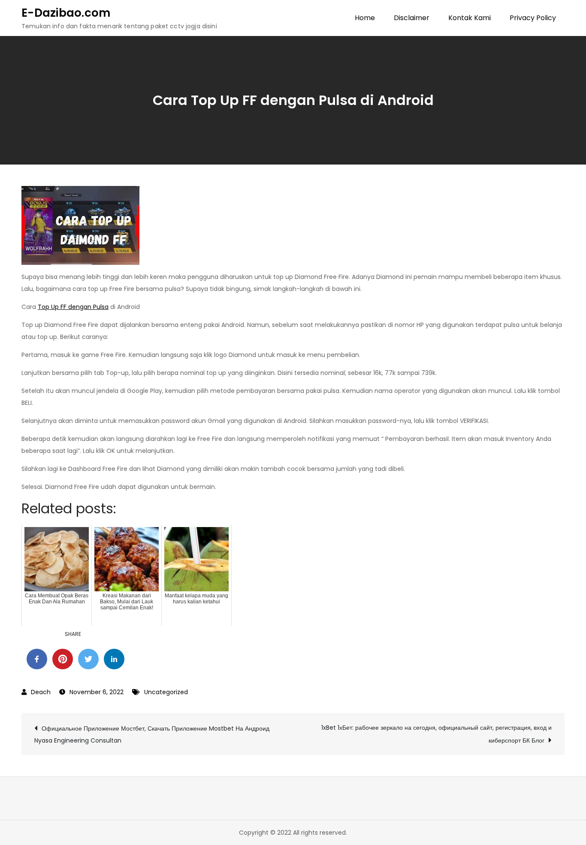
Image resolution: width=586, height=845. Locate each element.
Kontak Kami (469, 18)
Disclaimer (411, 18)
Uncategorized (166, 692)
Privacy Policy (533, 18)
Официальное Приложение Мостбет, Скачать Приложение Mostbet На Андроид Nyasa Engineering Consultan (151, 734)
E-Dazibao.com (65, 13)
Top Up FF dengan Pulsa (73, 307)
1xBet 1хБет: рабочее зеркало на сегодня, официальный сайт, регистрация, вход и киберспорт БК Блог (436, 734)
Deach (41, 692)
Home (365, 18)
